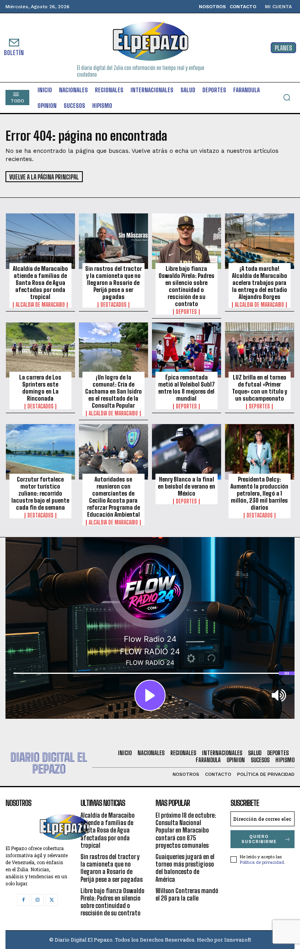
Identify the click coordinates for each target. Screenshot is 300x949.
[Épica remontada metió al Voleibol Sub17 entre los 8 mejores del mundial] (186, 350)
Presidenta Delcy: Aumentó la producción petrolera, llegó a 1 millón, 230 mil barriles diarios (259, 493)
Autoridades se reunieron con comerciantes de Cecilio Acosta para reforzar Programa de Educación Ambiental (113, 497)
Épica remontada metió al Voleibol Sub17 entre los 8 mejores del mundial (186, 388)
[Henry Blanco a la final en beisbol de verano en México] (186, 452)
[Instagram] (37, 900)
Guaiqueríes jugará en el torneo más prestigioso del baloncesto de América (184, 868)
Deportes (186, 312)
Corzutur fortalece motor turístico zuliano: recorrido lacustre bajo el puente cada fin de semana (40, 493)
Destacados (113, 305)
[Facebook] (23, 900)
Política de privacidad (262, 862)
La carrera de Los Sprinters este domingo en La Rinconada (40, 388)
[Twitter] (52, 900)
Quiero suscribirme (259, 839)
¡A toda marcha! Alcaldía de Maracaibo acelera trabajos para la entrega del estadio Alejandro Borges (259, 282)
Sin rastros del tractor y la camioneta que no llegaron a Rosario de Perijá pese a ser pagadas (113, 282)
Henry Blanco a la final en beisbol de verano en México (186, 486)
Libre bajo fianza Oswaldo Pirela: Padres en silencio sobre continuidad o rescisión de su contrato (186, 286)
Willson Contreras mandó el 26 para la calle (186, 894)
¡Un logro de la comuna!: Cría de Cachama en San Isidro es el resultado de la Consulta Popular (113, 391)
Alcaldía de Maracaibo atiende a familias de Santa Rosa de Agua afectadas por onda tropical (40, 282)
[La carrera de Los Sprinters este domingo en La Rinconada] (40, 350)
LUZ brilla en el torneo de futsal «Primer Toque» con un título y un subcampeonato (259, 388)
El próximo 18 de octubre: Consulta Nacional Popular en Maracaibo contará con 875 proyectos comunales (185, 830)
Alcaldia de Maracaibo (40, 305)
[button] (287, 97)
